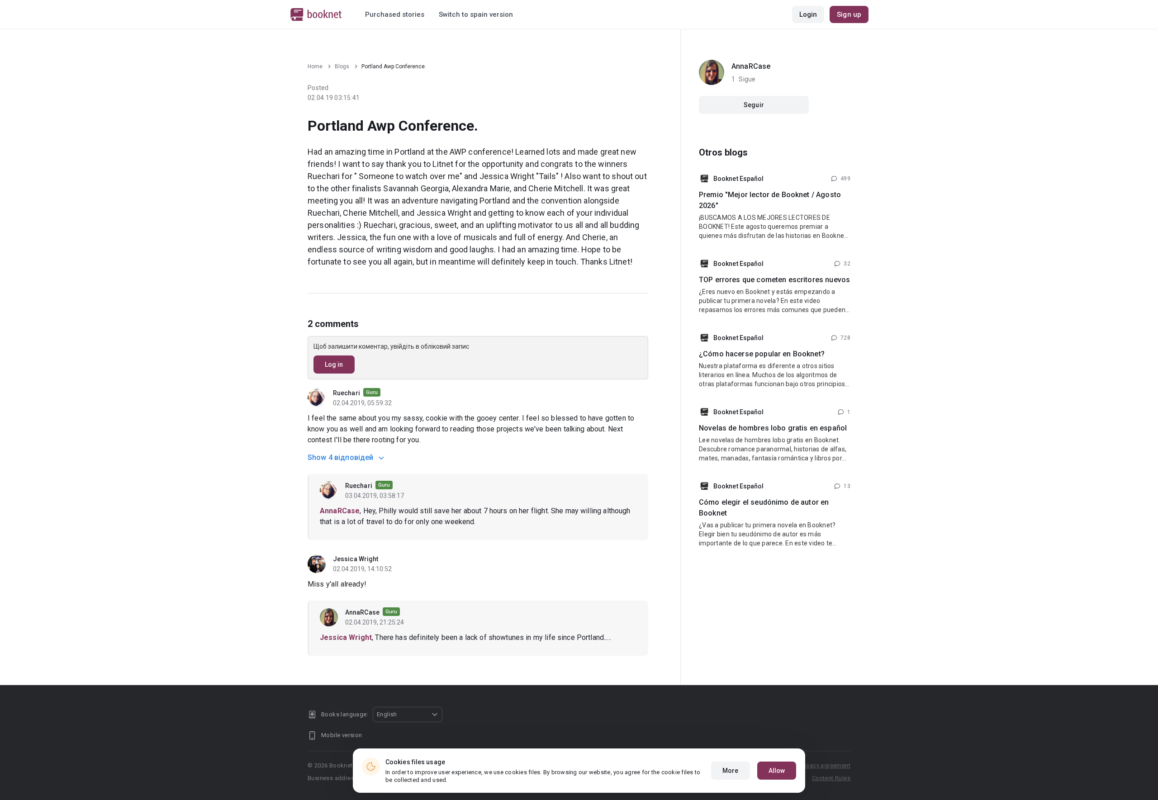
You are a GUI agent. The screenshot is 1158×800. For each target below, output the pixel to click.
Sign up (849, 14)
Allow (777, 770)
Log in (334, 364)
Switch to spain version (476, 14)
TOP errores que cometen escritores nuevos (774, 279)
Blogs (342, 66)
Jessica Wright (355, 559)
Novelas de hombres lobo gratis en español (773, 428)
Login (808, 14)
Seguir (754, 105)
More (730, 770)
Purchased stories (394, 14)
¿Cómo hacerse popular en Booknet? (762, 354)
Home (315, 66)
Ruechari (347, 393)
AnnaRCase (363, 612)
